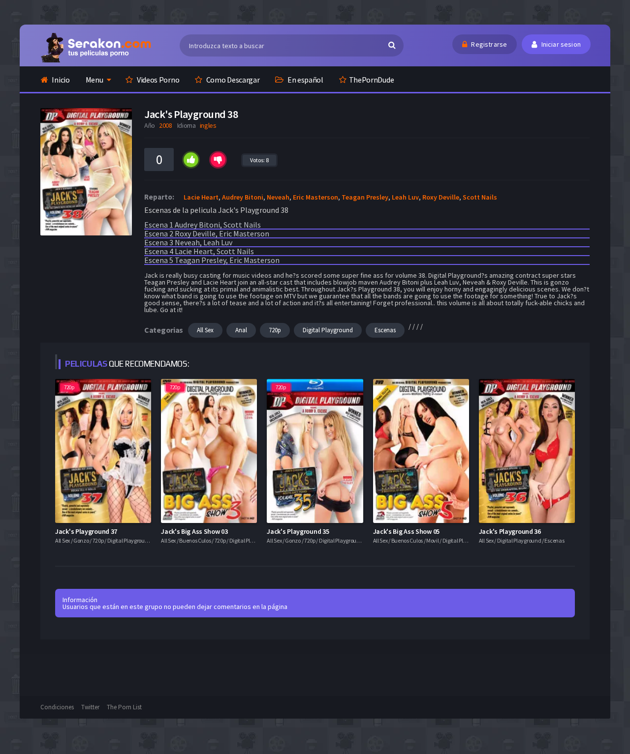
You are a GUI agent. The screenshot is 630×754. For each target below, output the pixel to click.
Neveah (278, 197)
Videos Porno (157, 80)
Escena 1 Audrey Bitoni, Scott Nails (202, 225)
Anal (241, 330)
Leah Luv (405, 197)
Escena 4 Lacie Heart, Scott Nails (199, 251)
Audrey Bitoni (242, 197)
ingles (208, 125)
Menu (94, 80)
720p (275, 330)
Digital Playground (328, 330)
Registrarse (488, 44)
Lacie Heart (201, 197)
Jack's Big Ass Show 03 (194, 531)
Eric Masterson (315, 197)
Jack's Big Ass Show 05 (406, 531)
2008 (165, 125)
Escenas (385, 330)
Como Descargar (232, 80)
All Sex (205, 330)
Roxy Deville (440, 197)
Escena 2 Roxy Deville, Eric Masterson (206, 233)
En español (304, 80)
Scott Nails (480, 197)
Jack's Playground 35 (298, 531)
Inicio (60, 80)
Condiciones (57, 707)
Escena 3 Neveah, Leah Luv (188, 242)
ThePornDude (371, 80)
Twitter (90, 707)
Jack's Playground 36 (510, 531)
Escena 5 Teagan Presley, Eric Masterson (212, 260)
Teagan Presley (365, 197)
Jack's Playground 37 (86, 531)
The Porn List (124, 707)
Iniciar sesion (560, 44)
